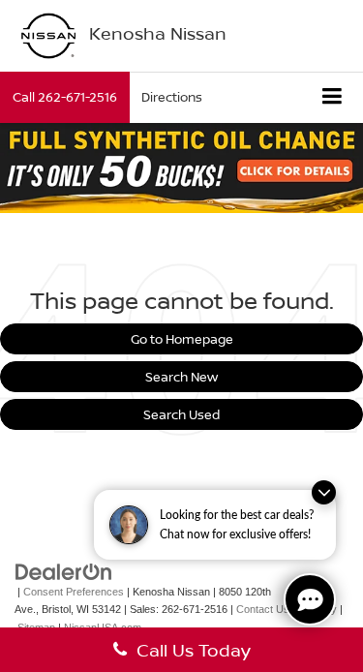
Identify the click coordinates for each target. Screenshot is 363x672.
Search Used (181, 414)
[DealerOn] (64, 571)
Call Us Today (189, 649)
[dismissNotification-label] (324, 492)
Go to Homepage (182, 339)
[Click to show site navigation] (332, 97)
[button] (65, 97)
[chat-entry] (310, 599)
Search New (181, 376)
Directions (171, 97)
